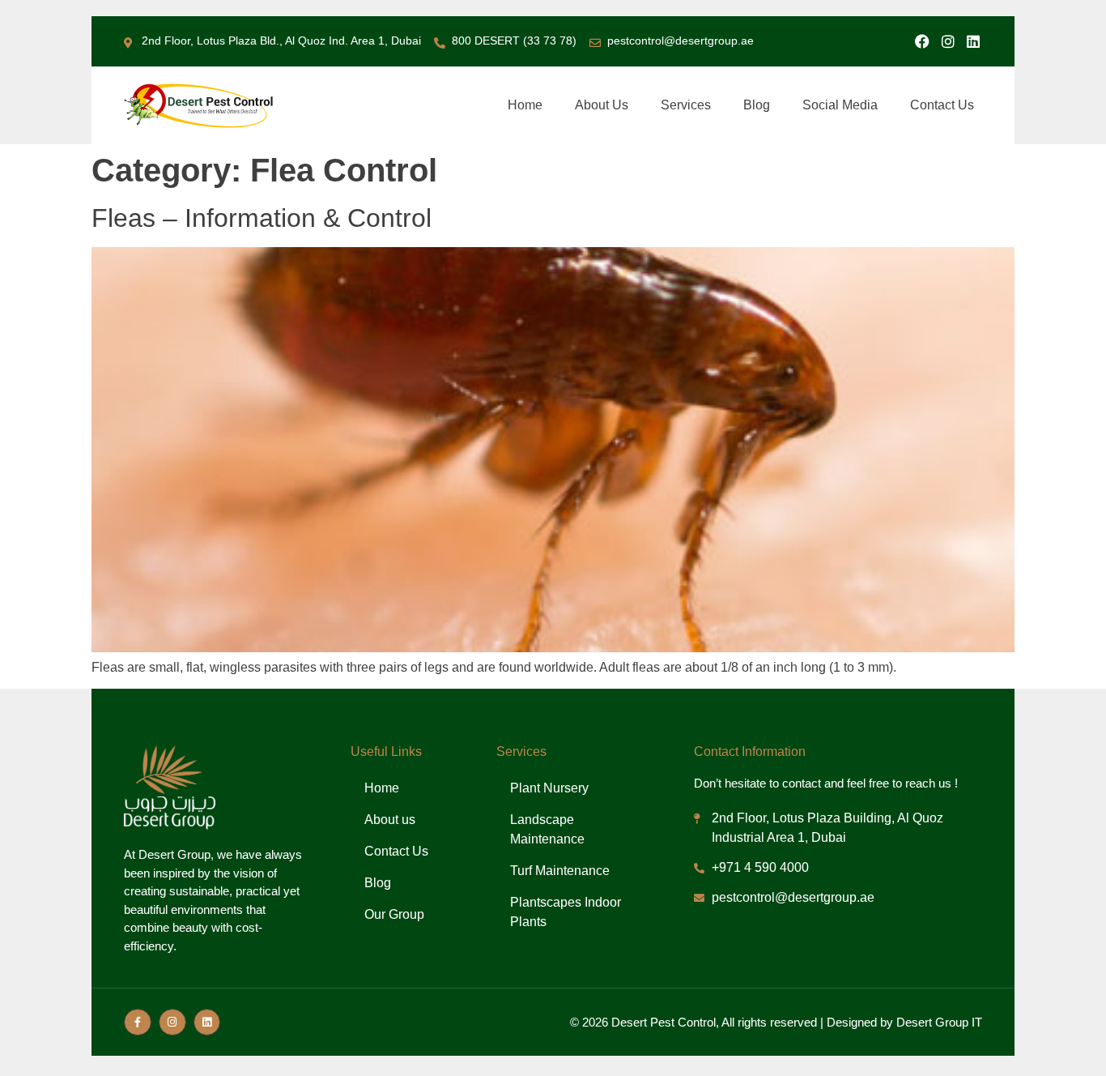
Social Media (840, 105)
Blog (756, 105)
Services (686, 105)
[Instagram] (948, 41)
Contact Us (942, 105)
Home (525, 105)
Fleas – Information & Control (261, 218)
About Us (601, 105)
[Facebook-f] (137, 1022)
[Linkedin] (973, 41)
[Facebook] (922, 41)
